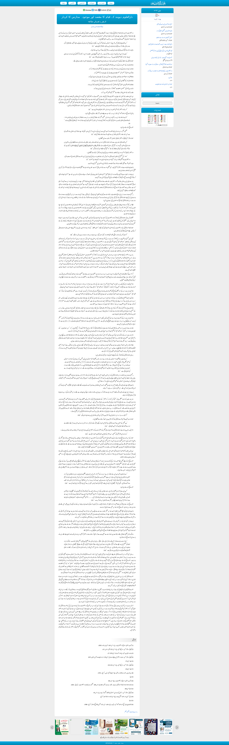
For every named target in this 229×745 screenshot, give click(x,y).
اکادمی (72, 3)
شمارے (101, 3)
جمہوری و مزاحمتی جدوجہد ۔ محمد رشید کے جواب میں (161, 57)
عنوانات (91, 3)
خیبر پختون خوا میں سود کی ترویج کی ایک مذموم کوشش (161, 51)
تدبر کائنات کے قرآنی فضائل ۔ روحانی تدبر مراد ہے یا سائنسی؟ (158, 64)
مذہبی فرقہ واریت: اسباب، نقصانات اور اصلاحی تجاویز (160, 44)
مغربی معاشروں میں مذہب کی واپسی (164, 24)
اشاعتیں (81, 3)
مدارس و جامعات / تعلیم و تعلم (131, 712)
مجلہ (110, 3)
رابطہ (63, 3)
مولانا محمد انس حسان (97, 27)
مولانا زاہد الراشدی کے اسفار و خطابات (163, 84)
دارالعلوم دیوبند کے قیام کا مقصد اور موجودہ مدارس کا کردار (160, 71)
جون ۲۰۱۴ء (157, 10)
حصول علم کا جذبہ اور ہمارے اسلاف (164, 37)
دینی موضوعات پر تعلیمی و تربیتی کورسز (164, 31)
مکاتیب (170, 77)
